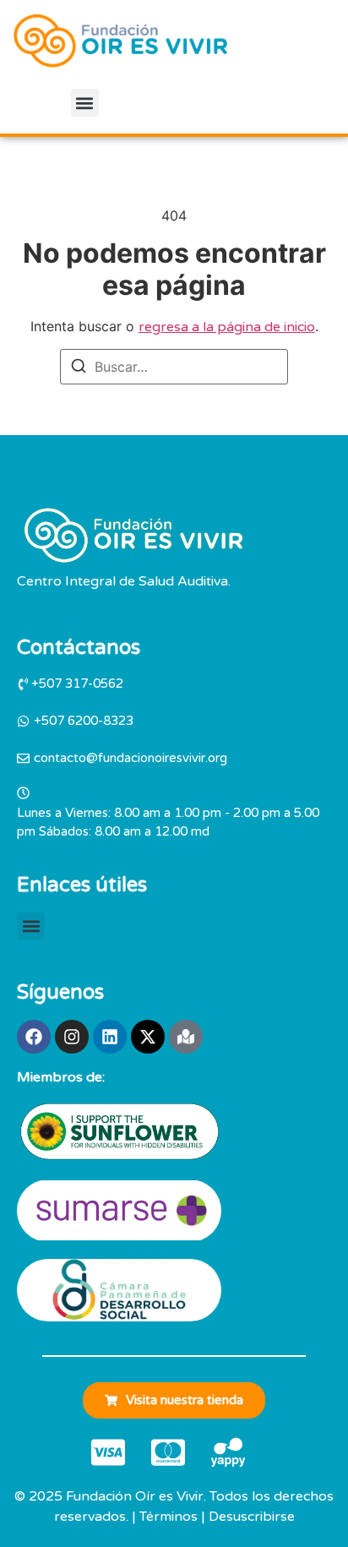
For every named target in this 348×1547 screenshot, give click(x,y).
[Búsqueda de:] (174, 366)
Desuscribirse (252, 1516)
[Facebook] (34, 1037)
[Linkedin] (110, 1037)
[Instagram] (72, 1037)
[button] (85, 103)
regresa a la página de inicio (227, 327)
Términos (168, 1516)
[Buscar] (79, 368)
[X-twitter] (148, 1037)
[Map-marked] (186, 1037)
